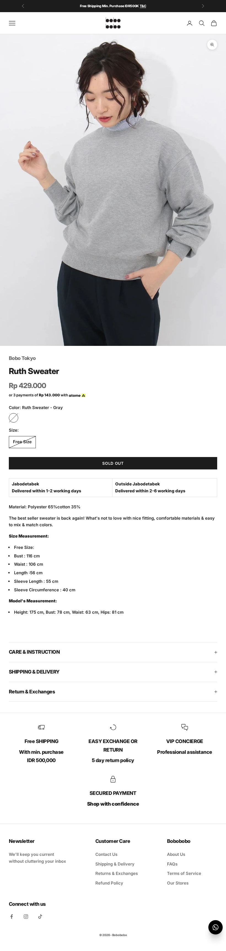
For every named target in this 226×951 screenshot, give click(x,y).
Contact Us (106, 854)
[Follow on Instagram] (26, 916)
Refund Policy (109, 883)
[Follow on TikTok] (40, 916)
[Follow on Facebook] (11, 916)
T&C (143, 6)
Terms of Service (184, 873)
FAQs (172, 864)
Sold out (113, 463)
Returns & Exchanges (116, 873)
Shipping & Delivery (114, 864)
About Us (176, 854)
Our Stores (178, 883)
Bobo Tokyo (22, 358)
